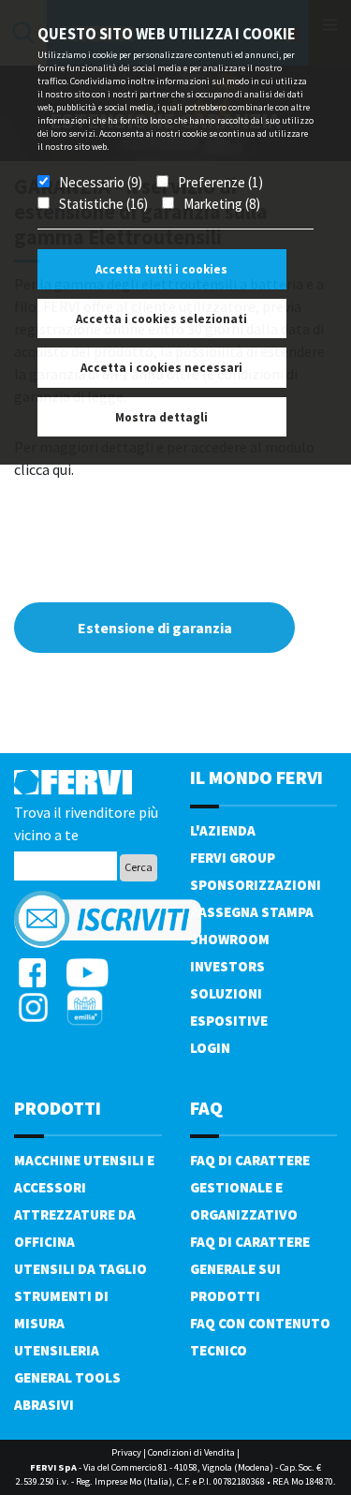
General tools (67, 1377)
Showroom (230, 939)
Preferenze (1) (220, 182)
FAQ (206, 1107)
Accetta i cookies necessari (161, 368)
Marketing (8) (221, 204)
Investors (227, 966)
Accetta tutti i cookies (161, 269)
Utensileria (56, 1350)
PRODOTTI (57, 1107)
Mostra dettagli (161, 417)
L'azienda (223, 830)
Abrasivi (44, 1405)
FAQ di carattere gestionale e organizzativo (250, 1187)
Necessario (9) (100, 182)
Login (210, 1048)
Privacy (126, 1452)
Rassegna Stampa (252, 912)
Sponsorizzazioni (255, 885)
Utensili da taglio (80, 1269)
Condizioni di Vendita (191, 1452)
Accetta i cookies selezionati (161, 319)
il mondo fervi (256, 777)
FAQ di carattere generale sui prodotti (250, 1269)
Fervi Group (232, 857)
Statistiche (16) (103, 204)
